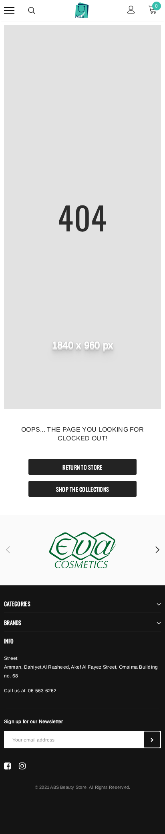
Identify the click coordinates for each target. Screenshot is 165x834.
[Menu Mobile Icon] (9, 10)
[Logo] (82, 9)
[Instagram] (22, 766)
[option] (82, 550)
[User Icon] (131, 10)
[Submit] (152, 740)
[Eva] (82, 550)
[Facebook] (7, 766)
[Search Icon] (31, 10)
